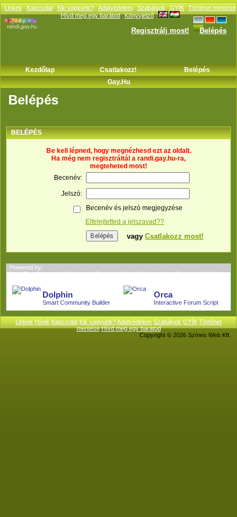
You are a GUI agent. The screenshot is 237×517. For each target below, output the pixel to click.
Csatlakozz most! (174, 236)
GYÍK (177, 7)
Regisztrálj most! (160, 30)
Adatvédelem (115, 7)
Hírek (42, 321)
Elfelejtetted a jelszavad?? (124, 222)
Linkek (13, 7)
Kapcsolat (39, 7)
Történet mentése (212, 7)
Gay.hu (118, 82)
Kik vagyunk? (75, 7)
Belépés (213, 30)
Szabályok (151, 7)
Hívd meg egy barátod (131, 328)
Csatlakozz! (118, 70)
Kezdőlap (40, 70)
